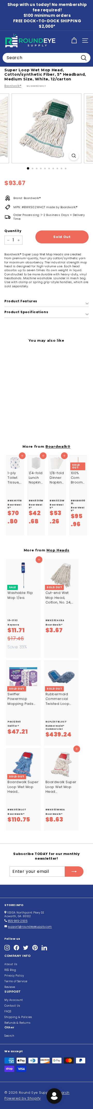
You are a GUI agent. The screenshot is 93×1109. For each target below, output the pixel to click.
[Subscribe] (74, 871)
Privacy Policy (14, 976)
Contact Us (12, 1006)
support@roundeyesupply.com (30, 927)
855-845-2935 (18, 921)
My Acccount (13, 1000)
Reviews (9, 987)
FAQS (7, 1011)
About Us (10, 964)
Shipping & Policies (18, 1017)
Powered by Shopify (22, 1098)
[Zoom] (74, 155)
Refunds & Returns (17, 1023)
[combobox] (46, 58)
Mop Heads (58, 550)
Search (9, 1036)
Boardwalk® (12, 86)
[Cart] (74, 40)
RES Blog (10, 970)
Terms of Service (15, 981)
